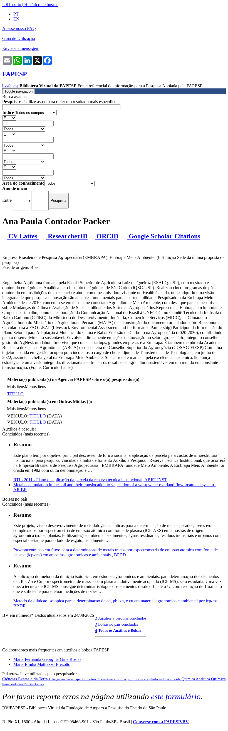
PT (16, 14)
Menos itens (35, 386)
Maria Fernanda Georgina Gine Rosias (47, 659)
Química (218, 679)
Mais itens (16, 386)
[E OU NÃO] (9, 117)
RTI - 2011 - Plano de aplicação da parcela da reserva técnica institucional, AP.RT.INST (90, 479)
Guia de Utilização (18, 38)
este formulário (176, 696)
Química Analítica (196, 679)
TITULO (15, 393)
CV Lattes (23, 236)
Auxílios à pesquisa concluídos (122, 618)
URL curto (11, 4)
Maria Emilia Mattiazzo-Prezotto (41, 664)
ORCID (106, 236)
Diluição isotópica (61, 679)
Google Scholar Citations (163, 236)
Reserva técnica (34, 684)
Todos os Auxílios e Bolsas (119, 630)
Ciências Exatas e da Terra (25, 679)
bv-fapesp (10, 85)
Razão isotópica (13, 684)
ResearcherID (67, 236)
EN (16, 19)
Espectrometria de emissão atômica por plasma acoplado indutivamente (127, 679)
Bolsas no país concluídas (118, 624)
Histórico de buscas (41, 4)
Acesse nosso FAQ (19, 28)
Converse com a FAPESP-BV (161, 721)
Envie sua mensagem (20, 48)
